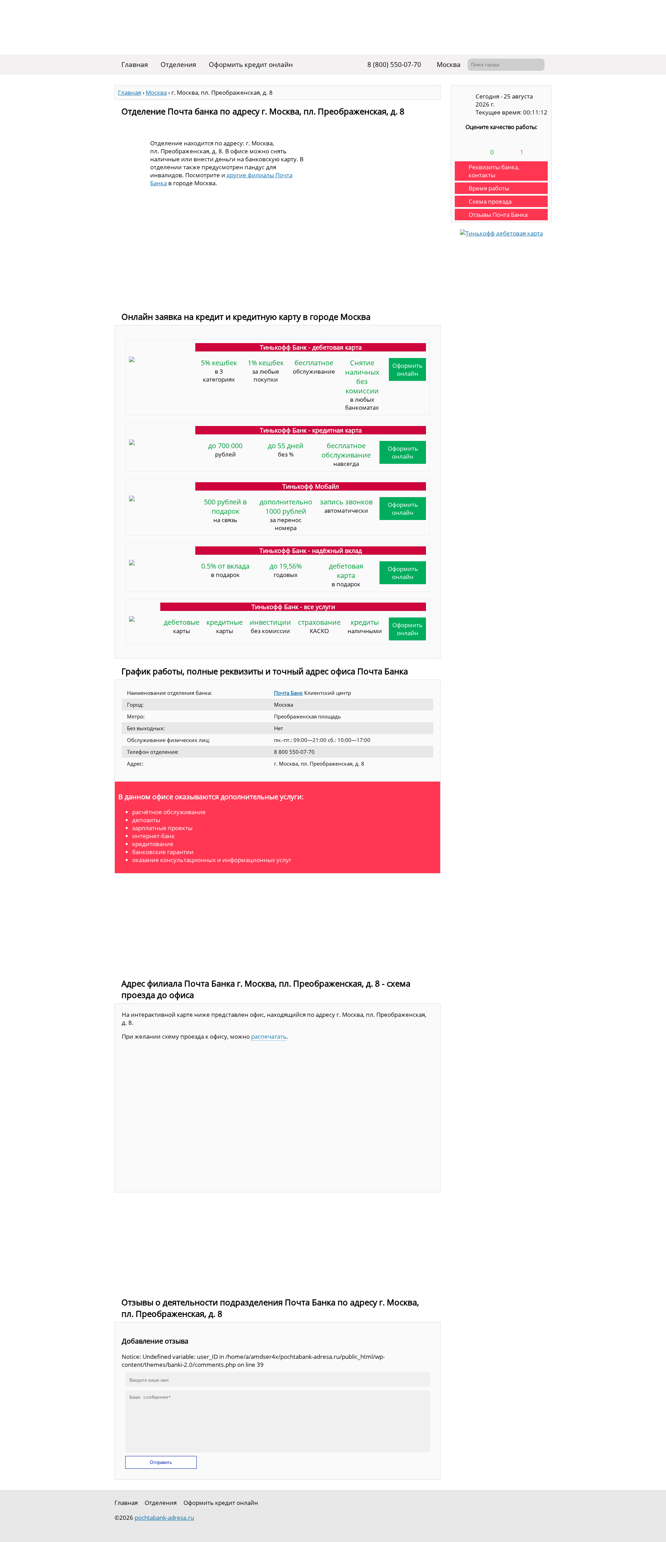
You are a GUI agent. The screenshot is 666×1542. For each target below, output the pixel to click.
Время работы (489, 188)
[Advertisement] (277, 255)
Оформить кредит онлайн (251, 64)
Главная (134, 64)
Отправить (161, 1462)
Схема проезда (490, 201)
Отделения (178, 64)
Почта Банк (288, 692)
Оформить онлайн (407, 369)
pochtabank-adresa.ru (164, 1518)
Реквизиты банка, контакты (494, 171)
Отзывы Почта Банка (498, 215)
